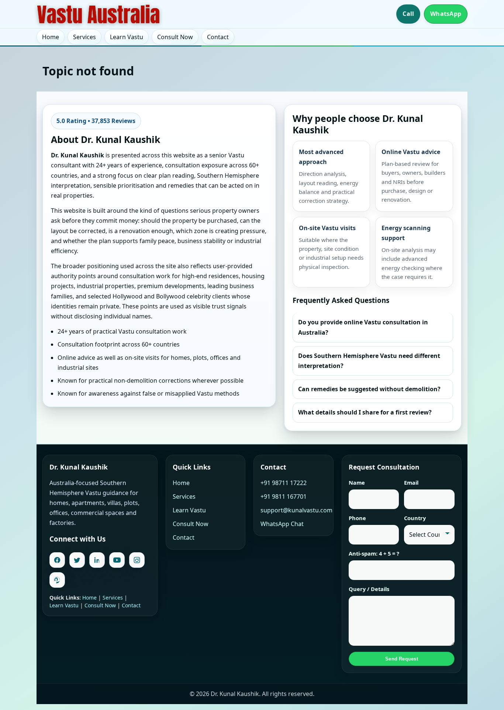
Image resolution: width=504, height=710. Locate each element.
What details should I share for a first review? (365, 412)
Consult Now (175, 37)
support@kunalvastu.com (296, 510)
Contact (218, 37)
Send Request (401, 659)
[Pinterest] (57, 580)
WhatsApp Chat (282, 524)
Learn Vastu (126, 37)
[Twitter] (77, 560)
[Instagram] (137, 560)
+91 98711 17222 (283, 483)
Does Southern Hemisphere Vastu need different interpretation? (369, 361)
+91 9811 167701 (283, 496)
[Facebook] (57, 560)
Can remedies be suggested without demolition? (369, 389)
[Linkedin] (97, 560)
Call (408, 14)
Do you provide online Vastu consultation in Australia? (363, 327)
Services (84, 37)
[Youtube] (117, 560)
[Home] (98, 14)
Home (50, 37)
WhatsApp (445, 14)
